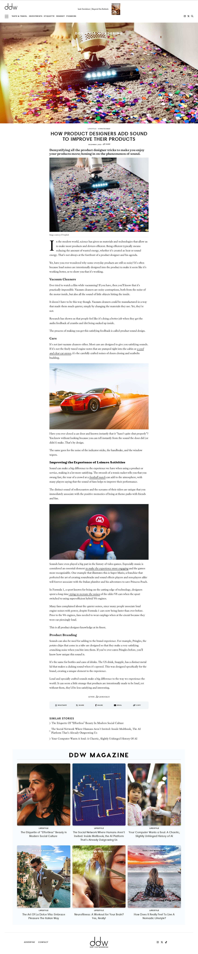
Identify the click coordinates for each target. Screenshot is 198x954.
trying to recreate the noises (84, 594)
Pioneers (71, 16)
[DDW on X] (188, 16)
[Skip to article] (99, 73)
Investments (35, 16)
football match (97, 477)
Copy (138, 705)
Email (119, 705)
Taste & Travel (19, 16)
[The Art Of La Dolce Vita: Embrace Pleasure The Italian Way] (43, 876)
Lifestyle (43, 828)
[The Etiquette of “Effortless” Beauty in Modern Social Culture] (43, 794)
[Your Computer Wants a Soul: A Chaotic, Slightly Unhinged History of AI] (154, 794)
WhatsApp (62, 705)
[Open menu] (6, 16)
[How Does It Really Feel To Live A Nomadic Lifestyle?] (154, 876)
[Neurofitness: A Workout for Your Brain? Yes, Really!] (99, 876)
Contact (43, 942)
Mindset (60, 16)
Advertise (29, 942)
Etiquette (49, 16)
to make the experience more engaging (106, 568)
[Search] (192, 16)
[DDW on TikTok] (166, 942)
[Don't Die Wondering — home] (30, 6)
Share (108, 144)
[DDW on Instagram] (185, 16)
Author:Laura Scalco (99, 697)
